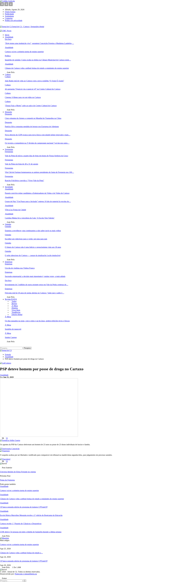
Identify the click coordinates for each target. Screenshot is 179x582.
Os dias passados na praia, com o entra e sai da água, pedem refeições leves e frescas (37, 321)
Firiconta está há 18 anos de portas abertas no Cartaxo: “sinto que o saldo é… (34, 293)
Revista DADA (11, 299)
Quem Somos (10, 12)
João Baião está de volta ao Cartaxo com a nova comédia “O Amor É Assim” (34, 81)
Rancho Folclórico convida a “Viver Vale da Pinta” (24, 180)
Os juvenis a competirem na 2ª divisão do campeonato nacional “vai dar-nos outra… (37, 143)
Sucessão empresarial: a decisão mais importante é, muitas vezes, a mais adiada (35, 276)
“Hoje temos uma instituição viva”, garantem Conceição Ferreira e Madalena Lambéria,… (39, 43)
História (14, 308)
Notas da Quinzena (7, 480)
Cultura (8, 74)
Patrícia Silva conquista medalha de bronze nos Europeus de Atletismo (32, 126)
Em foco (8, 39)
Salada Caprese (11, 337)
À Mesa (14, 306)
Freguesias (9, 149)
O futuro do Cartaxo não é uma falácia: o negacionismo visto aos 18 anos (33, 247)
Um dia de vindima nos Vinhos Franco (20, 268)
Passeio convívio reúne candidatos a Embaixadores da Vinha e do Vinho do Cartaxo (37, 193)
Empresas (8, 262)
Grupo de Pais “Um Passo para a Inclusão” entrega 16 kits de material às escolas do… (38, 201)
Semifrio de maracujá (13, 329)
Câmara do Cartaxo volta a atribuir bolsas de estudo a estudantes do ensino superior (37, 68)
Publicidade (9, 14)
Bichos (14, 304)
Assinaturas (9, 16)
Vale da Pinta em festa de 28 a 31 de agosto (21, 164)
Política (8, 56)
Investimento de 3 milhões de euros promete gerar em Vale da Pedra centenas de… (36, 285)
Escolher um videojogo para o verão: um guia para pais (26, 239)
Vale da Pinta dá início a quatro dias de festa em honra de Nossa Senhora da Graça (36, 156)
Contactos (9, 18)
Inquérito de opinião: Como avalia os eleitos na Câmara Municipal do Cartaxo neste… (38, 60)
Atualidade (9, 37)
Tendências (15, 312)
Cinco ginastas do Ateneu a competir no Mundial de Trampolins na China (33, 118)
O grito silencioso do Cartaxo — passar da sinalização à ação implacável (32, 255)
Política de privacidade (13, 20)
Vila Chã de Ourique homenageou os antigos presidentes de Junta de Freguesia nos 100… (39, 172)
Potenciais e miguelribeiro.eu (26, 574)
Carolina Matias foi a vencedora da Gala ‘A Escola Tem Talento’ (30, 218)
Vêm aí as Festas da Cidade (15, 210)
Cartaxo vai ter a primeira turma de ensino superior (24, 52)
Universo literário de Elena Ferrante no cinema (18, 472)
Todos (13, 301)
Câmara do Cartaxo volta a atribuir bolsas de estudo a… (21, 553)
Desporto (8, 112)
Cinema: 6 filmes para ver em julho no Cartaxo (23, 97)
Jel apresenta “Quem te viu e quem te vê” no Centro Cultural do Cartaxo (32, 89)
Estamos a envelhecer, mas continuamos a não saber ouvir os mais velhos (33, 231)
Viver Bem (15, 310)
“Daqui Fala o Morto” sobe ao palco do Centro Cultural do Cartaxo (31, 106)
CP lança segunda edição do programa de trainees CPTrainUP (23, 561)
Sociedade (9, 187)
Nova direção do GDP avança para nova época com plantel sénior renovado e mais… (37, 135)
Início (7, 35)
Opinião (8, 224)
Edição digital (16, 314)
